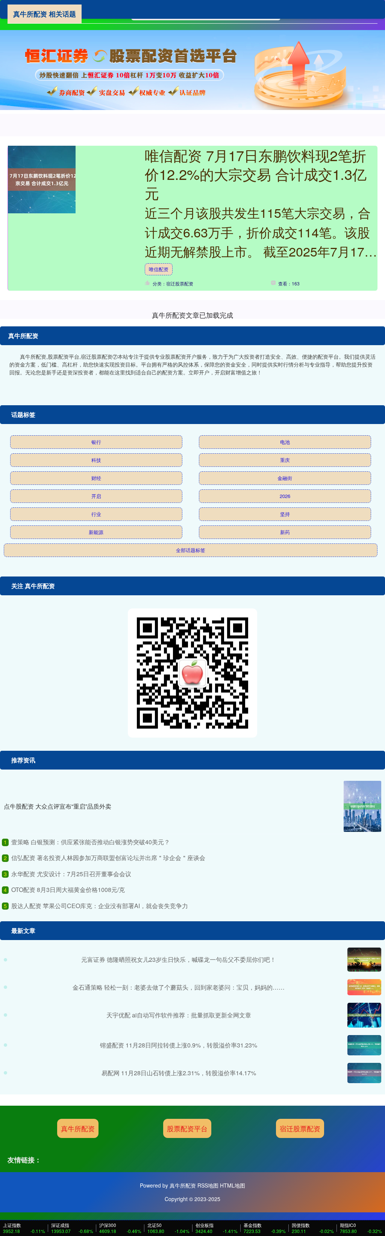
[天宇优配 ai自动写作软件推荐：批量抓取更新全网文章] (364, 1015)
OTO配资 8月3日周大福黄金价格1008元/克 (68, 889)
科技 (96, 459)
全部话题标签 (190, 550)
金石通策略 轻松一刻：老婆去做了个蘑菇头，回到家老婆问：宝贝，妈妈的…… (179, 987)
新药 (285, 532)
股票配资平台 (187, 1128)
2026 (285, 496)
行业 (96, 514)
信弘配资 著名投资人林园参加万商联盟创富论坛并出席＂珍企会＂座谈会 (108, 857)
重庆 (285, 459)
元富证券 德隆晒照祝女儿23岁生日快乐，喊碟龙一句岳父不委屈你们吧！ (178, 959)
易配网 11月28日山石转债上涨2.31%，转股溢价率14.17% (179, 1072)
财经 (96, 477)
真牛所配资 (78, 1128)
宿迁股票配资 (300, 1128)
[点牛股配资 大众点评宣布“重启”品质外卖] (362, 806)
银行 (96, 441)
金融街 (284, 477)
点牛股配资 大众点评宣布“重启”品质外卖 (57, 806)
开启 (96, 496)
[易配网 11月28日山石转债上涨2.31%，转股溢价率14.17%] (364, 1073)
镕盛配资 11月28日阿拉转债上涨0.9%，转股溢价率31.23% (178, 1045)
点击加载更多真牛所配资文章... (192, 315)
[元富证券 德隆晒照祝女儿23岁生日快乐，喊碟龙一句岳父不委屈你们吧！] (364, 960)
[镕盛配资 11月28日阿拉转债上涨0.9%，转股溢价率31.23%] (364, 1045)
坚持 (285, 514)
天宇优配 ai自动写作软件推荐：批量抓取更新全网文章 (178, 1015)
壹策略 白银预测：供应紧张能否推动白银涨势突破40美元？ (90, 842)
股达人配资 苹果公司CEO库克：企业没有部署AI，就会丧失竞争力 (99, 905)
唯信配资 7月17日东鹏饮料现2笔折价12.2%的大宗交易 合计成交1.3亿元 (256, 173)
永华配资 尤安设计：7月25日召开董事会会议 (71, 873)
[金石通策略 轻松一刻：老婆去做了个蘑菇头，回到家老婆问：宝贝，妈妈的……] (364, 987)
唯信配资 (158, 269)
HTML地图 (232, 1185)
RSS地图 (207, 1185)
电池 (285, 441)
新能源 (96, 532)
